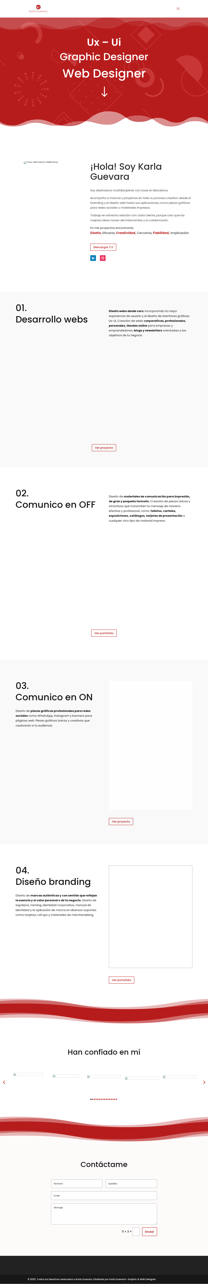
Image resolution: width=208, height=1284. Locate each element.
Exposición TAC (130, 551)
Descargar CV (103, 247)
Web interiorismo (104, 386)
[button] (4, 1082)
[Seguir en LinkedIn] (93, 258)
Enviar (149, 1232)
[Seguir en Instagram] (103, 258)
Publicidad (184, 551)
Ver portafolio (104, 633)
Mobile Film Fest (150, 742)
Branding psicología (151, 923)
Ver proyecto (104, 448)
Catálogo (24, 551)
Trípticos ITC (77, 551)
